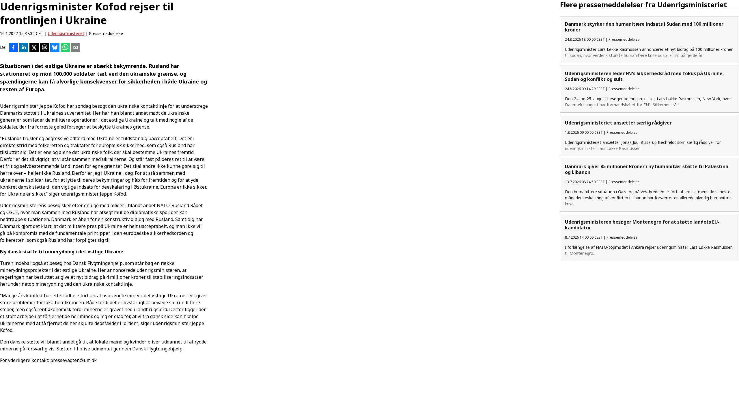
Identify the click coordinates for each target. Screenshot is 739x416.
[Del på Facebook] (13, 48)
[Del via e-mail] (75, 48)
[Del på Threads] (44, 48)
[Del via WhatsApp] (65, 48)
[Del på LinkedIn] (23, 48)
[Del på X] (34, 48)
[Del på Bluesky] (54, 48)
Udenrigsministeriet (66, 33)
